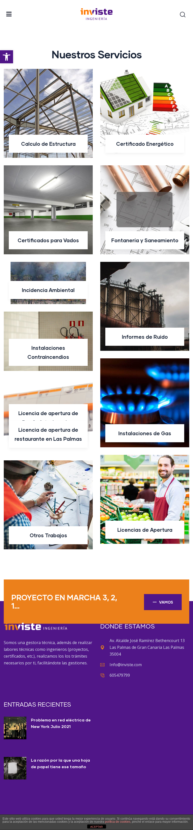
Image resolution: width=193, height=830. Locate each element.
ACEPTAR (96, 826)
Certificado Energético (145, 144)
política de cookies (117, 821)
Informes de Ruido (145, 337)
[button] (6, 56)
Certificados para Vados (48, 240)
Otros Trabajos (48, 535)
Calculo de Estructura (48, 144)
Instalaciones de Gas (144, 433)
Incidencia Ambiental (48, 290)
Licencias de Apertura (144, 530)
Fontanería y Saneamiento (144, 240)
